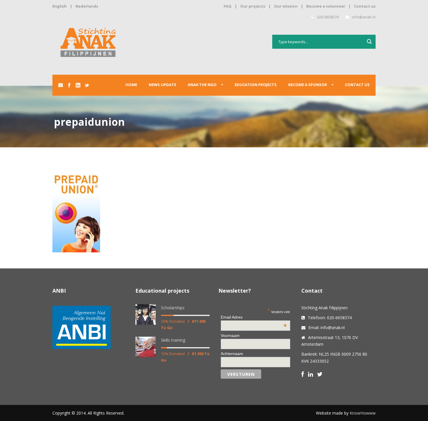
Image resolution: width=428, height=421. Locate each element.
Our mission (286, 6)
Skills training (173, 340)
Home (131, 84)
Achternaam (232, 353)
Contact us (365, 6)
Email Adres (254, 317)
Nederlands (86, 6)
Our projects (252, 6)
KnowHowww (363, 413)
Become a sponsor (307, 84)
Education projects (256, 84)
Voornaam (230, 335)
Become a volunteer (325, 6)
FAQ (227, 6)
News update (162, 84)
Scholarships (173, 307)
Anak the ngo (202, 84)
